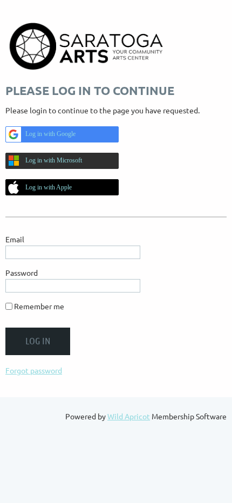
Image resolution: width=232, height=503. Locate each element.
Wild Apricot (128, 416)
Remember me (39, 306)
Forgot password (33, 370)
